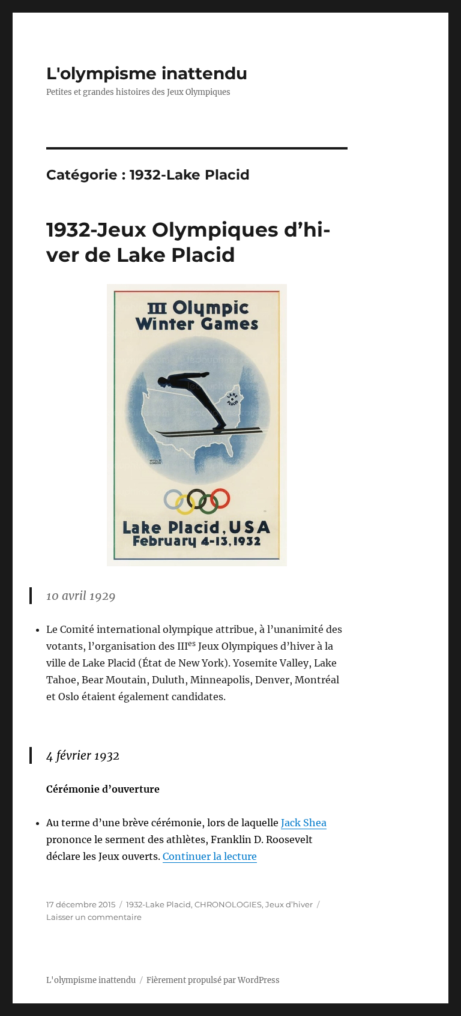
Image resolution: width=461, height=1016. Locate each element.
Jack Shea (304, 823)
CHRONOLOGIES (228, 904)
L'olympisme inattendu (146, 73)
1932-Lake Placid (158, 904)
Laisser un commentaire (94, 917)
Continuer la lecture (210, 856)
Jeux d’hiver (289, 904)
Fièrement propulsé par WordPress (213, 980)
